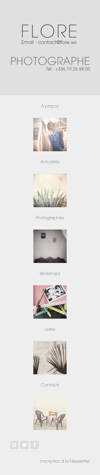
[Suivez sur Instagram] (14, 445)
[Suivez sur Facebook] (35, 445)
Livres (50, 329)
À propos (50, 106)
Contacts (50, 385)
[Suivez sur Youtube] (24, 445)
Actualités (50, 162)
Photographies (50, 218)
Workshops (50, 274)
